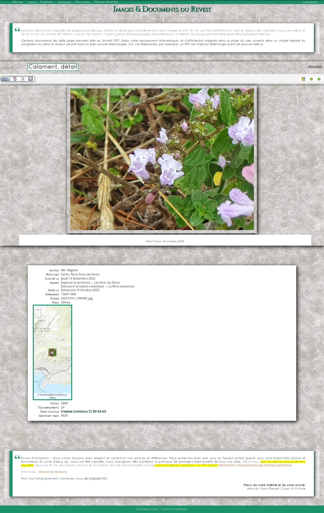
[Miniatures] (303, 79)
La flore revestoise (121, 286)
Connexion (310, 2)
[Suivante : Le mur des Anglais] (319, 79)
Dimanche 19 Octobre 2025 (80, 290)
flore (74, 274)
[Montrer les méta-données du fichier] (23, 79)
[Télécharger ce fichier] (30, 79)
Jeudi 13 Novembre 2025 (78, 278)
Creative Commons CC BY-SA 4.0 (83, 411)
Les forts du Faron (107, 282)
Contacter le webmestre (174, 509)
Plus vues (82, 2)
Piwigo (154, 509)
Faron (65, 274)
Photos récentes (106, 2)
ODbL (52, 397)
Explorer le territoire (75, 282)
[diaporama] (15, 79)
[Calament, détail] (52, 352)
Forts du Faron (89, 274)
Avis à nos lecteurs (53, 472)
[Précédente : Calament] (311, 79)
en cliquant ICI (95, 478)
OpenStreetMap (47, 394)
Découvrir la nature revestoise (82, 286)
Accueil (8, 68)
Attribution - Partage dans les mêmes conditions (255, 465)
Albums (17, 2)
